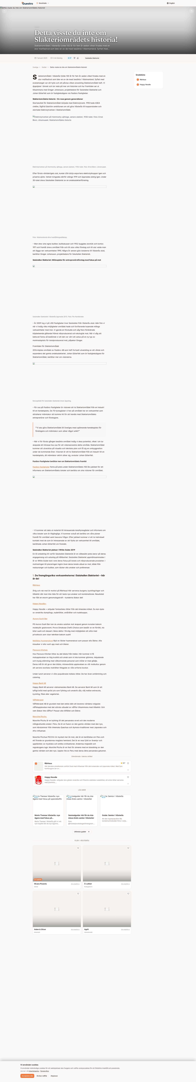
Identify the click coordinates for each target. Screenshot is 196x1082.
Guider (44, 67)
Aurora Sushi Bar (40, 619)
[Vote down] (74, 58)
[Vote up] (77, 58)
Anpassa (54, 1076)
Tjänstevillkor (44, 1071)
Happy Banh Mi (39, 683)
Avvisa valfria (42, 1076)
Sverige (35, 67)
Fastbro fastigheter (41, 467)
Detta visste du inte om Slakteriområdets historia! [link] (68, 67)
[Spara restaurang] (78, 848)
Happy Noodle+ (39, 603)
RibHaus (36, 585)
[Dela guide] (191, 10)
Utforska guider (80, 832)
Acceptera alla (27, 1076)
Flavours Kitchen (40, 650)
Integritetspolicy (34, 1071)
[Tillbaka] (4, 10)
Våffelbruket (38, 700)
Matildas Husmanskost (43, 641)
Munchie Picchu (40, 716)
